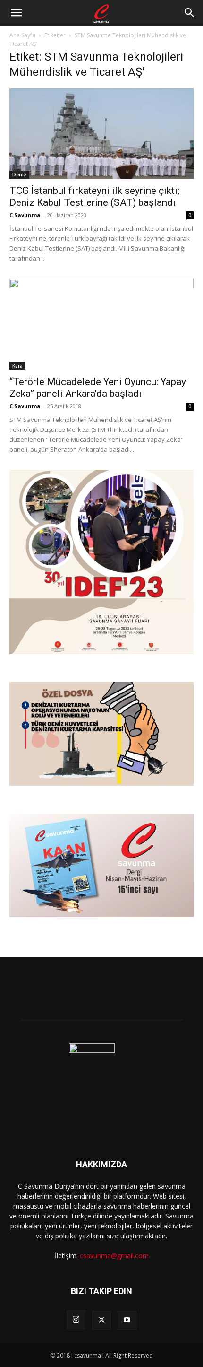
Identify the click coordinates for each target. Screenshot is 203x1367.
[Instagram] (76, 1319)
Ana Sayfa (22, 35)
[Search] (190, 13)
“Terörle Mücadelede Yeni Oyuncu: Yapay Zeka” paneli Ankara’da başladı (97, 387)
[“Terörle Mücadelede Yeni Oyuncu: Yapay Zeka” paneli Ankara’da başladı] (101, 324)
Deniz (19, 174)
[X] (101, 1320)
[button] (16, 13)
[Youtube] (127, 1320)
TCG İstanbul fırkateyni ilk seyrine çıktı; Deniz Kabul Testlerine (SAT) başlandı (94, 196)
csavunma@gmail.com (114, 1255)
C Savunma (25, 215)
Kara (17, 365)
